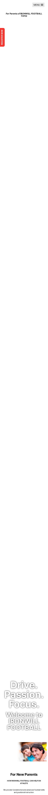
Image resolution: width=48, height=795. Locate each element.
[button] (38, 5)
